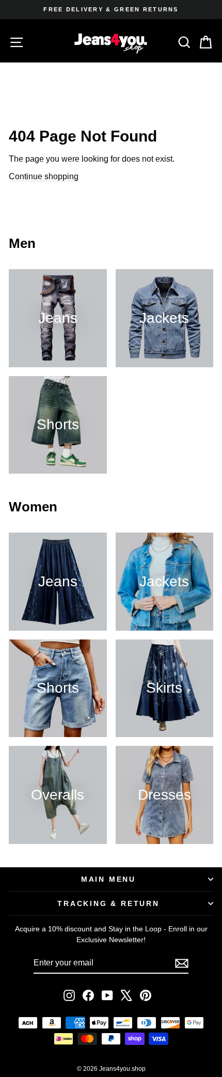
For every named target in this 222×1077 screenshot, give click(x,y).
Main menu (108, 879)
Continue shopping (43, 176)
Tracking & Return (108, 903)
